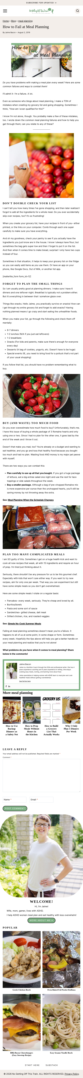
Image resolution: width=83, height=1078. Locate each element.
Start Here (32, 1065)
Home (6, 21)
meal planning (25, 21)
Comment (7, 757)
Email (34, 799)
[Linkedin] (9, 686)
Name (7, 799)
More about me (40, 920)
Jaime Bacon (10, 32)
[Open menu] (5, 11)
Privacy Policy (72, 1074)
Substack (52, 1065)
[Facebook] (6, 686)
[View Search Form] (77, 11)
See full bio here (25, 681)
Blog (13, 21)
